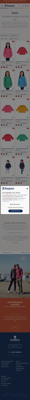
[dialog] (15, 200)
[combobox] (27, 188)
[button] (15, 204)
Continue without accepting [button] (15, 207)
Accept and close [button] (15, 211)
